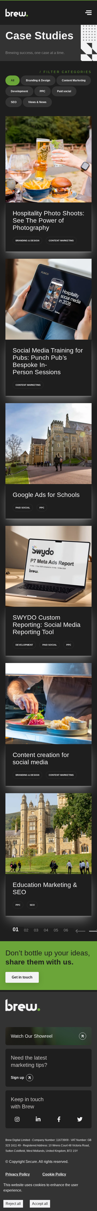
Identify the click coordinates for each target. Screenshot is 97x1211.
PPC (42, 91)
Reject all (13, 1204)
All (12, 80)
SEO (13, 102)
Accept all (40, 1204)
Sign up (17, 1077)
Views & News (37, 102)
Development (19, 91)
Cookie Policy (54, 1174)
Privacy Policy (17, 1174)
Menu (87, 13)
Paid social (64, 91)
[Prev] (80, 931)
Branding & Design (38, 80)
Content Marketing (73, 80)
